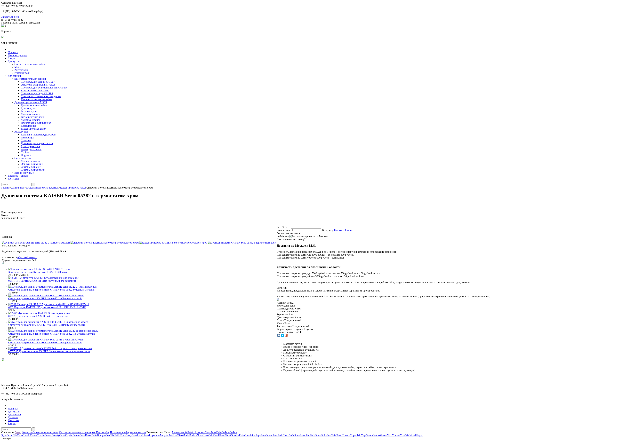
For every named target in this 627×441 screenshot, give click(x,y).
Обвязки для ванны (32, 164)
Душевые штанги (30, 114)
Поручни (26, 155)
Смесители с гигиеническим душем (41, 96)
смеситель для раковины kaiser (38, 84)
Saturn (269, 435)
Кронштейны (28, 125)
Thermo (346, 435)
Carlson (225, 432)
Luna (157, 435)
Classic (26, 435)
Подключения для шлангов (36, 122)
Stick (312, 435)
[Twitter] (282, 335)
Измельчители (22, 72)
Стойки (25, 152)
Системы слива (23, 158)
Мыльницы (27, 137)
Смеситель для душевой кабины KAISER (44, 87)
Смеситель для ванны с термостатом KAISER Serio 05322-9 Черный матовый (51, 289)
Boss (213, 432)
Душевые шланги (30, 119)
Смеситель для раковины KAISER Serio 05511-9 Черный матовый (45, 298)
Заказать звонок (10, 16)
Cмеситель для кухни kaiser (29, 64)
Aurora (201, 432)
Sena (275, 435)
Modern (193, 435)
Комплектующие (17, 55)
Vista (402, 435)
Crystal (68, 435)
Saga (258, 435)
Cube (82, 435)
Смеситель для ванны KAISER (38, 81)
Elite (112, 435)
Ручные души (28, 108)
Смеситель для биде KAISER (37, 93)
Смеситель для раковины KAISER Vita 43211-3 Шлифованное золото (46, 324)
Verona (383, 435)
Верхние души (29, 111)
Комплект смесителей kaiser (36, 99)
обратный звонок (27, 257)
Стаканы (26, 140)
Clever (33, 435)
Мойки (18, 67)
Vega (363, 435)
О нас (18, 432)
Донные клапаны (30, 161)
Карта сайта (102, 432)
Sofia (291, 435)
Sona (297, 435)
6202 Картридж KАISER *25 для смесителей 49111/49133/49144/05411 (47, 307)
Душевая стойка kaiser (33, 128)
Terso (339, 435)
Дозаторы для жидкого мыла (37, 143)
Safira (252, 435)
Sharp (286, 435)
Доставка (13, 417)
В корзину (327, 230)
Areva (181, 432)
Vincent (396, 435)
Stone (318, 435)
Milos (180, 435)
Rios (247, 435)
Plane (222, 435)
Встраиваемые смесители (35, 90)
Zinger (419, 435)
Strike (324, 435)
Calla (218, 432)
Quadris (235, 435)
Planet (228, 435)
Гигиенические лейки (33, 117)
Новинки (13, 52)
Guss (134, 435)
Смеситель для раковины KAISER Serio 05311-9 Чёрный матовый (45, 342)
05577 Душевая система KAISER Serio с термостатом (38, 316)
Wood (413, 435)
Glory (129, 435)
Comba (40, 435)
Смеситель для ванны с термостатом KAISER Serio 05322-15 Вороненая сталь (51, 333)
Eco (108, 435)
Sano (263, 435)
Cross (62, 435)
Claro (20, 435)
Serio (280, 435)
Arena (175, 432)
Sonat (302, 435)
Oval (216, 435)
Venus (376, 435)
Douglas (101, 435)
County (55, 435)
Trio (359, 435)
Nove (205, 435)
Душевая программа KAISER (30, 102)
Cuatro (76, 435)
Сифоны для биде (31, 166)
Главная (5, 187)
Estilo (117, 435)
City (15, 435)
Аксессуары (21, 70)
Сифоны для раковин (33, 169)
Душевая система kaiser (34, 105)
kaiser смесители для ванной (30, 78)
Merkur (173, 435)
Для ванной (14, 75)
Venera (369, 435)
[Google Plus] (286, 335)
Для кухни (14, 61)
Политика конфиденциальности (128, 432)
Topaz (353, 435)
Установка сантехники (45, 432)
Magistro (164, 435)
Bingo (208, 432)
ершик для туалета (31, 149)
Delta (94, 435)
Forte (123, 435)
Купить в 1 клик (343, 230)
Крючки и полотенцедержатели (38, 134)
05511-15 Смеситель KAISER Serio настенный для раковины (42, 280)
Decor (88, 435)
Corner (48, 435)
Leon (139, 435)
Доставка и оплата (18, 175)
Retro (242, 435)
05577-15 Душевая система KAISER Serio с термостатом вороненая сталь (49, 351)
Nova (200, 435)
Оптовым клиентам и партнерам (77, 432)
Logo (152, 435)
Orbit (211, 435)
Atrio (194, 432)
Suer (329, 435)
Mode (186, 435)
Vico (389, 435)
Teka (334, 435)
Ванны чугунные (24, 172)
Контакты (13, 178)
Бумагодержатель (30, 146)
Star (307, 435)
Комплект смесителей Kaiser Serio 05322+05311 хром (37, 272)
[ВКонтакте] (278, 335)
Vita (407, 435)
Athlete (188, 432)
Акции (12, 58)
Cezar (10, 435)
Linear (145, 435)
